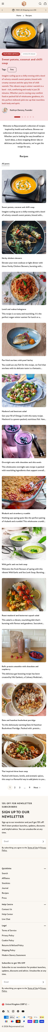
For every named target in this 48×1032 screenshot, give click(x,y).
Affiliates (6, 878)
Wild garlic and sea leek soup (14, 564)
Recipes (5, 893)
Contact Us (7, 909)
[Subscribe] (43, 841)
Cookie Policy (8, 941)
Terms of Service (9, 931)
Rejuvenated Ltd (16, 1026)
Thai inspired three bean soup (15, 771)
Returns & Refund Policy (13, 945)
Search (5, 873)
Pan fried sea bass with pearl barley (17, 360)
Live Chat (6, 919)
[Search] (40, 3)
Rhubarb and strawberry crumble (16, 514)
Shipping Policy (8, 950)
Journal (5, 888)
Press (4, 898)
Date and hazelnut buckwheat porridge (19, 720)
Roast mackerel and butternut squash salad (20, 616)
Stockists (6, 883)
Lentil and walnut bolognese (14, 309)
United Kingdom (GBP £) (16, 1004)
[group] (24, 68)
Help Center (7, 914)
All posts (5, 164)
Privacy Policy (8, 936)
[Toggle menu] (2, 3)
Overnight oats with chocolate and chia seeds (21, 462)
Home (18, 16)
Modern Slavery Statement (14, 955)
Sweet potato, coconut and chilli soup (18, 207)
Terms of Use (33, 848)
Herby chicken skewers (12, 258)
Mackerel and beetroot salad (14, 411)
